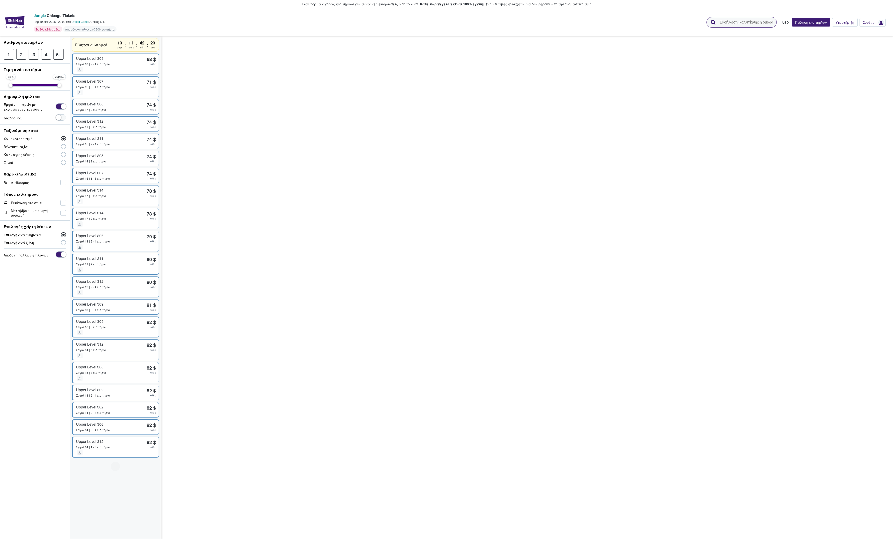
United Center (80, 22)
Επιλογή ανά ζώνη (19, 242)
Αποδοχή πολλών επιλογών (26, 255)
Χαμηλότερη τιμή (18, 138)
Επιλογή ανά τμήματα (22, 234)
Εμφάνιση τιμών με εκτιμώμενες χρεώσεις (23, 106)
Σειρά (8, 162)
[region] (527, 287)
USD (785, 22)
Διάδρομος (13, 118)
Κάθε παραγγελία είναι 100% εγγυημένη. (456, 4)
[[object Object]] (61, 106)
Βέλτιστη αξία (16, 146)
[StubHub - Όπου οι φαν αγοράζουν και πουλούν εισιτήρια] (15, 22)
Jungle (40, 15)
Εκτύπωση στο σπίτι (26, 202)
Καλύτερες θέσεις (19, 154)
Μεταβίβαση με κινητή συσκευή (29, 213)
